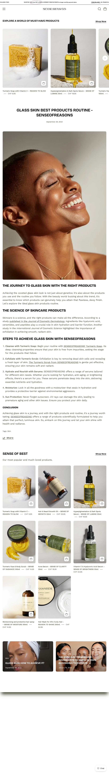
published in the (37, 321)
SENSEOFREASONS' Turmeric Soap (83, 346)
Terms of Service (66, 727)
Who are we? (10, 713)
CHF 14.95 (30, 569)
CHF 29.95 (61, 514)
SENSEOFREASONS (21, 416)
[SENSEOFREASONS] (54, 9)
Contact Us (9, 722)
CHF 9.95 (12, 94)
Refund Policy (64, 718)
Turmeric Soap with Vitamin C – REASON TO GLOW (24, 91)
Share (10, 438)
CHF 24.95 (78, 572)
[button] (99, 9)
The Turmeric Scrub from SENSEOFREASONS (53, 362)
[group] (54, 62)
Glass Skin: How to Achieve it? (24, 663)
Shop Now (101, 21)
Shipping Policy (65, 722)
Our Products (10, 718)
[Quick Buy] (43, 83)
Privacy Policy (64, 713)
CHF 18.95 (72, 94)
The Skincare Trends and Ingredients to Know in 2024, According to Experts (77, 660)
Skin (9, 431)
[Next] (105, 58)
